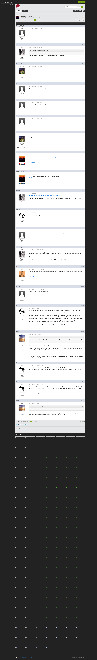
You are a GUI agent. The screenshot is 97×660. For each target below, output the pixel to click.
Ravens (7, 13)
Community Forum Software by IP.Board (78, 657)
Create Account (81, 2)
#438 (82, 362)
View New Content (77, 10)
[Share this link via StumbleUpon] (24, 424)
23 (36, 20)
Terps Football (7, 23)
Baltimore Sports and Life (20, 431)
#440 (82, 400)
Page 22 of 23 (27, 20)
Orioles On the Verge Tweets (34, 276)
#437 (82, 331)
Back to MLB (82, 421)
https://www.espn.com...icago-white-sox (38, 177)
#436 (82, 305)
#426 (82, 116)
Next (39, 20)
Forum (7, 28)
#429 (82, 171)
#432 (82, 228)
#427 (82, 132)
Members (24, 10)
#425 (82, 99)
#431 (82, 209)
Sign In (76, 2)
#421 (82, 25)
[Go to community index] (18, 6)
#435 (82, 286)
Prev (23, 20)
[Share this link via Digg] (18, 424)
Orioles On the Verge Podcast (34, 278)
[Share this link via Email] (26, 424)
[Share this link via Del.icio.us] (20, 424)
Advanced (84, 6)
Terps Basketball (7, 18)
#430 (82, 190)
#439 (82, 381)
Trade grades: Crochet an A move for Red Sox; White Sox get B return (50, 157)
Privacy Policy (81, 431)
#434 (82, 266)
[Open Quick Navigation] (84, 11)
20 (31, 20)
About (7, 33)
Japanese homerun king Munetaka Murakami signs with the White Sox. (45, 195)
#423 (82, 63)
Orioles (7, 8)
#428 (82, 152)
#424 (82, 83)
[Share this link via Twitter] (16, 424)
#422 (82, 44)
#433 (82, 246)
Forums (18, 10)
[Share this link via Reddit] (22, 424)
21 (29, 421)
